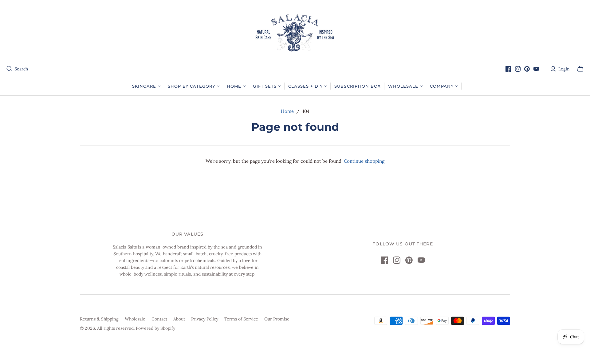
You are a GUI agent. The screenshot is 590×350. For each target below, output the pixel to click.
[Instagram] (518, 69)
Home (287, 111)
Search (21, 69)
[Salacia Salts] (295, 32)
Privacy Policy (204, 319)
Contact (159, 319)
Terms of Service (241, 319)
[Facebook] (508, 69)
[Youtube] (536, 69)
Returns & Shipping (99, 319)
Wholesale (135, 319)
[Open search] (9, 69)
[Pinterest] (527, 69)
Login (564, 69)
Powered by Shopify (155, 328)
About (179, 319)
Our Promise (276, 319)
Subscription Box (357, 86)
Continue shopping (364, 161)
